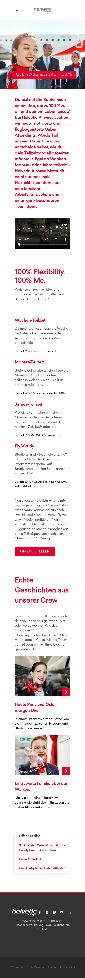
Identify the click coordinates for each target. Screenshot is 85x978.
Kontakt (42, 929)
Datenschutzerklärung (28, 925)
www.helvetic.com (33, 921)
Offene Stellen (35, 551)
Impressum (55, 921)
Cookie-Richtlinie (58, 925)
